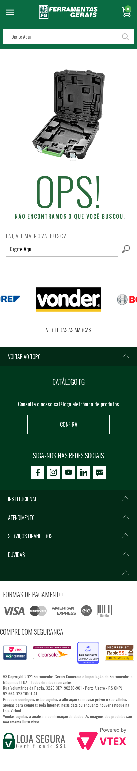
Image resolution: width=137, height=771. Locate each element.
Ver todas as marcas (68, 330)
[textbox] (68, 36)
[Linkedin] (83, 472)
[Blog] (99, 472)
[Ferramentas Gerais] (68, 16)
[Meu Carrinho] (126, 12)
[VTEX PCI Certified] (15, 649)
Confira (68, 424)
